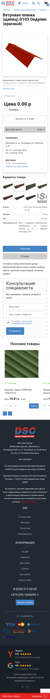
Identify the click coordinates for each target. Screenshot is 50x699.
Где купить (25, 574)
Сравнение (39, 696)
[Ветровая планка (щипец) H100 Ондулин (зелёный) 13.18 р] (31, 186)
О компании (25, 517)
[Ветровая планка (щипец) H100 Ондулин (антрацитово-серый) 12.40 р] (19, 198)
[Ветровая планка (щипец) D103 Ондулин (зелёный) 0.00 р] (8, 186)
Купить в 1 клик (25, 118)
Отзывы (25, 256)
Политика (25, 528)
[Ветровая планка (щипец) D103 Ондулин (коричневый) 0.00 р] (31, 198)
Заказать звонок (25, 602)
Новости (25, 557)
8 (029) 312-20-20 (25, 589)
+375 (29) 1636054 (23, 594)
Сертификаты (25, 534)
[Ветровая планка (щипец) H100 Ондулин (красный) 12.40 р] (8, 198)
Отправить (15, 331)
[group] (25, 55)
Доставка (25, 563)
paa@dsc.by (27, 616)
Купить (34, 406)
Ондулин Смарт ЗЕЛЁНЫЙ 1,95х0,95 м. (17, 391)
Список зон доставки (17, 166)
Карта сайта (25, 580)
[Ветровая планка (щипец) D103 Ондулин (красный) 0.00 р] (19, 186)
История (25, 522)
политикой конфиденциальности (22, 322)
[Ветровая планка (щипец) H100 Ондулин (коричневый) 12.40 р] (42, 186)
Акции (25, 551)
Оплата (25, 568)
